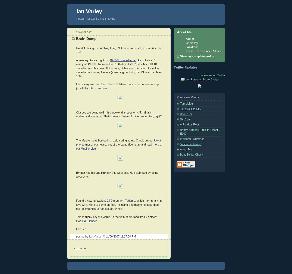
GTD (109, 200)
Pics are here (98, 88)
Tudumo (130, 200)
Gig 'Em (185, 119)
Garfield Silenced (86, 221)
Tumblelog (186, 103)
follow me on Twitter (213, 75)
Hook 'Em (186, 114)
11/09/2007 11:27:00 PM (121, 236)
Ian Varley (89, 11)
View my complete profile (197, 56)
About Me (186, 149)
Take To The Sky (190, 109)
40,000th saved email (123, 60)
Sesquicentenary (190, 144)
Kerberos (96, 116)
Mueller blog (88, 148)
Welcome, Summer (192, 138)
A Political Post (189, 124)
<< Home (80, 248)
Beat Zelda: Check (191, 154)
